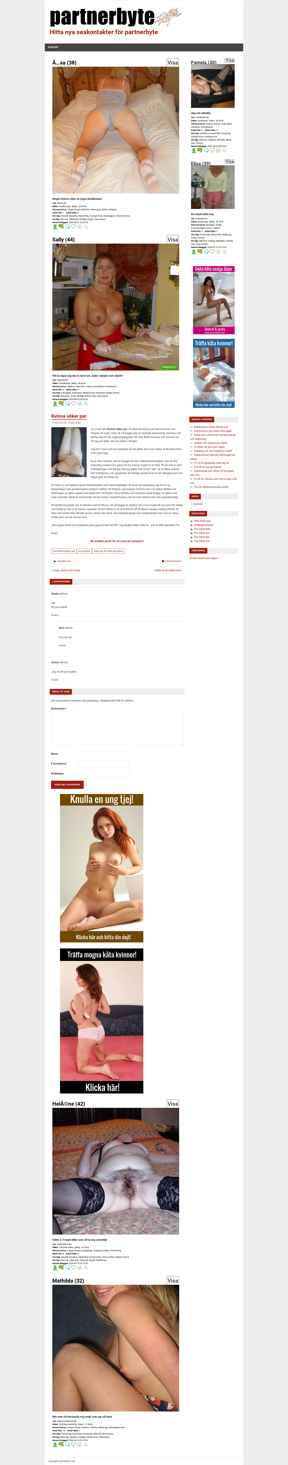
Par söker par (202, 533)
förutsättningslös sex (64, 551)
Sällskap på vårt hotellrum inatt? (213, 451)
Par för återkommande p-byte (211, 487)
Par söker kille (202, 529)
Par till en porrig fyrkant (208, 467)
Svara (54, 615)
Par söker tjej (201, 537)
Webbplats (57, 773)
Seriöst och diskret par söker (210, 443)
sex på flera (84, 551)
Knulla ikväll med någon (203, 558)
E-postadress (59, 763)
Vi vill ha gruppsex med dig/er (211, 463)
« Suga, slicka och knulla (65, 570)
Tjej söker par (64, 561)
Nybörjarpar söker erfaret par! (211, 427)
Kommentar (59, 708)
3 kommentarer (173, 561)
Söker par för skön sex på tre (108, 551)
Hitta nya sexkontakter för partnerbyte (104, 32)
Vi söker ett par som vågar (209, 447)
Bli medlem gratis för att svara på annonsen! (117, 541)
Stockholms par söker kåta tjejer (213, 431)
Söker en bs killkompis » (168, 570)
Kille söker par (202, 521)
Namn (54, 753)
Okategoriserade (203, 525)
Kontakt (53, 47)
